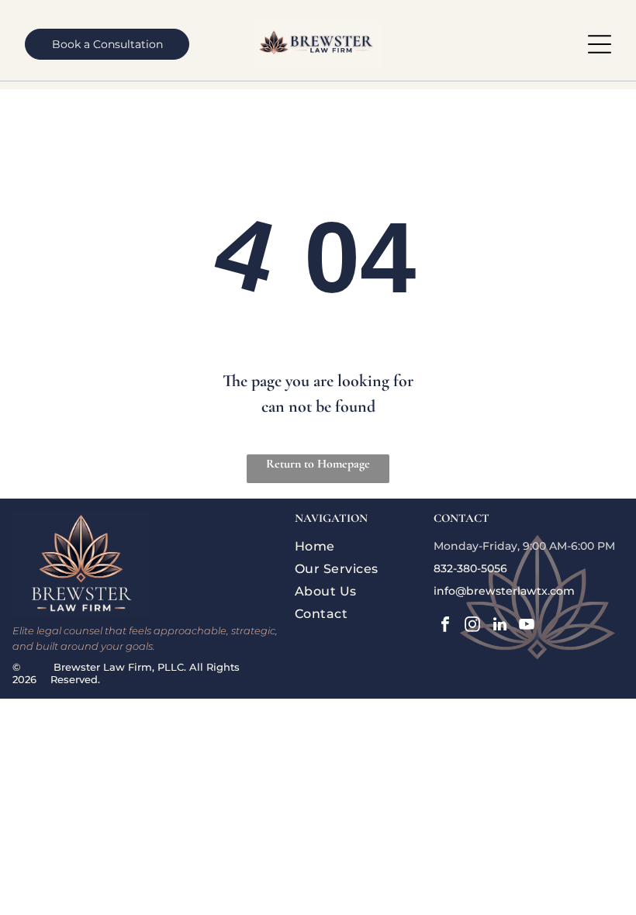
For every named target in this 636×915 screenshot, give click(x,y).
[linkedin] (499, 626)
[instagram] (472, 626)
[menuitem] (361, 546)
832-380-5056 (470, 568)
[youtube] (526, 626)
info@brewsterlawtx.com (504, 591)
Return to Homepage (318, 463)
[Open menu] (599, 44)
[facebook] (445, 626)
